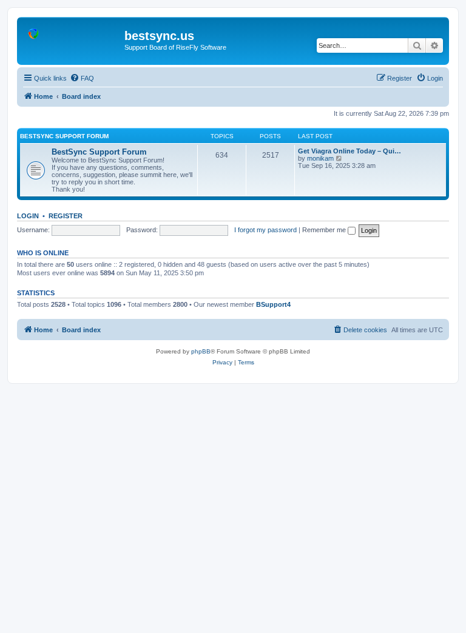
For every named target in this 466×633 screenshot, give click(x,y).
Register (66, 215)
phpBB (201, 351)
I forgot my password (265, 229)
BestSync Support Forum (64, 136)
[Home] (72, 39)
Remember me (325, 229)
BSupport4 (273, 304)
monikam (320, 158)
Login (28, 215)
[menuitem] (82, 78)
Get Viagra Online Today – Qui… (349, 151)
